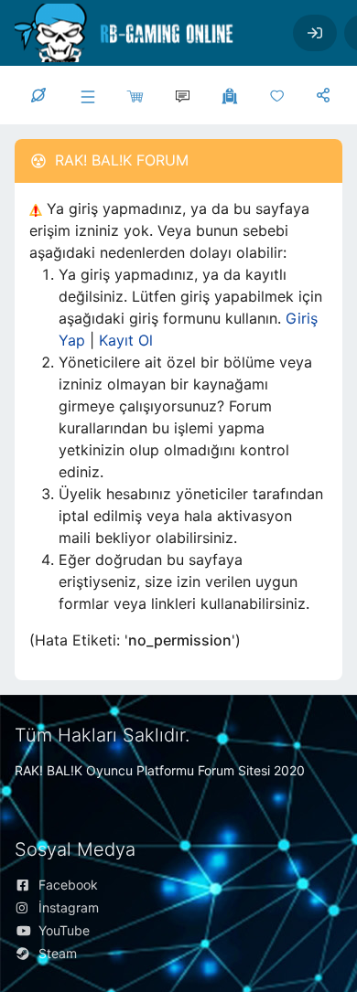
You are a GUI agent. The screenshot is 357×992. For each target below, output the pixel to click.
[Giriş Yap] (315, 33)
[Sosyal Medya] (323, 95)
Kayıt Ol (126, 340)
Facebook (68, 884)
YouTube (64, 930)
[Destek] (181, 95)
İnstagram (68, 907)
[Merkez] (38, 95)
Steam (57, 953)
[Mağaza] (133, 95)
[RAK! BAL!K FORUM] (139, 33)
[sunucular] (86, 95)
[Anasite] (276, 95)
